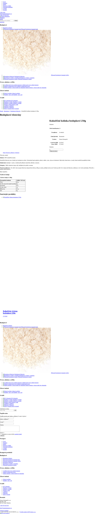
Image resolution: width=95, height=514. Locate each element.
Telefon (2, 425)
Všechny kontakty (4, 510)
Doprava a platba (7, 5)
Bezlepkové (7, 111)
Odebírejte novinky (4, 409)
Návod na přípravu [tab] (10, 152)
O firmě (5, 8)
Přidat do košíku (53, 151)
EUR (4, 12)
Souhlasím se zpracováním (11, 434)
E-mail (2, 422)
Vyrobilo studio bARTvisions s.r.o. (28, 512)
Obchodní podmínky (8, 7)
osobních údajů (18, 434)
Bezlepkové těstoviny (15, 111)
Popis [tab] (4, 152)
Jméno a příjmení (4, 419)
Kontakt (5, 10)
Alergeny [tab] (17, 152)
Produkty (5, 3)
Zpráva (2, 432)
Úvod (4, 1)
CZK (1, 12)
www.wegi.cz (6, 513)
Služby (4, 4)
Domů (1, 111)
